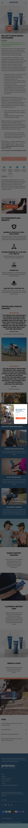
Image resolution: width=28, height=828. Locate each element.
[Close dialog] (26, 405)
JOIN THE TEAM (20, 418)
